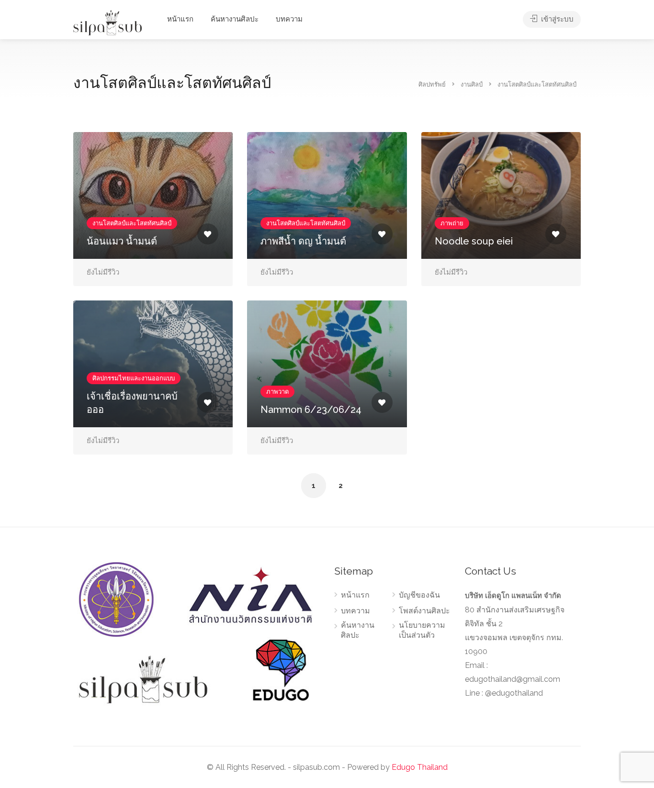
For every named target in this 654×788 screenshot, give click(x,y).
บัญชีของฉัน (419, 594)
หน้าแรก (180, 19)
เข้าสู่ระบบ (556, 19)
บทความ (289, 19)
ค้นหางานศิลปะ (235, 19)
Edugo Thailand (420, 767)
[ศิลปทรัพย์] (107, 22)
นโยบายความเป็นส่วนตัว (422, 630)
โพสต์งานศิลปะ (424, 610)
